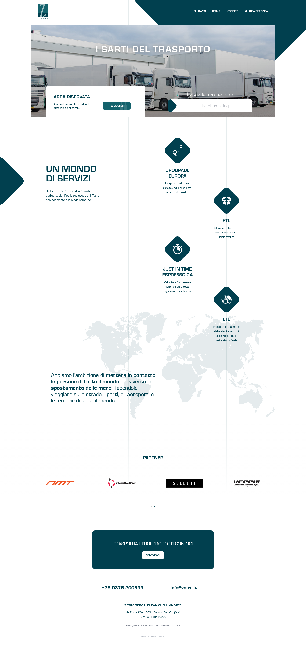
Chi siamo (200, 11)
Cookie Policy (147, 625)
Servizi (216, 11)
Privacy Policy (132, 625)
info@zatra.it (184, 587)
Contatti (232, 11)
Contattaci (153, 555)
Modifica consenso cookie (168, 625)
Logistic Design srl (157, 636)
